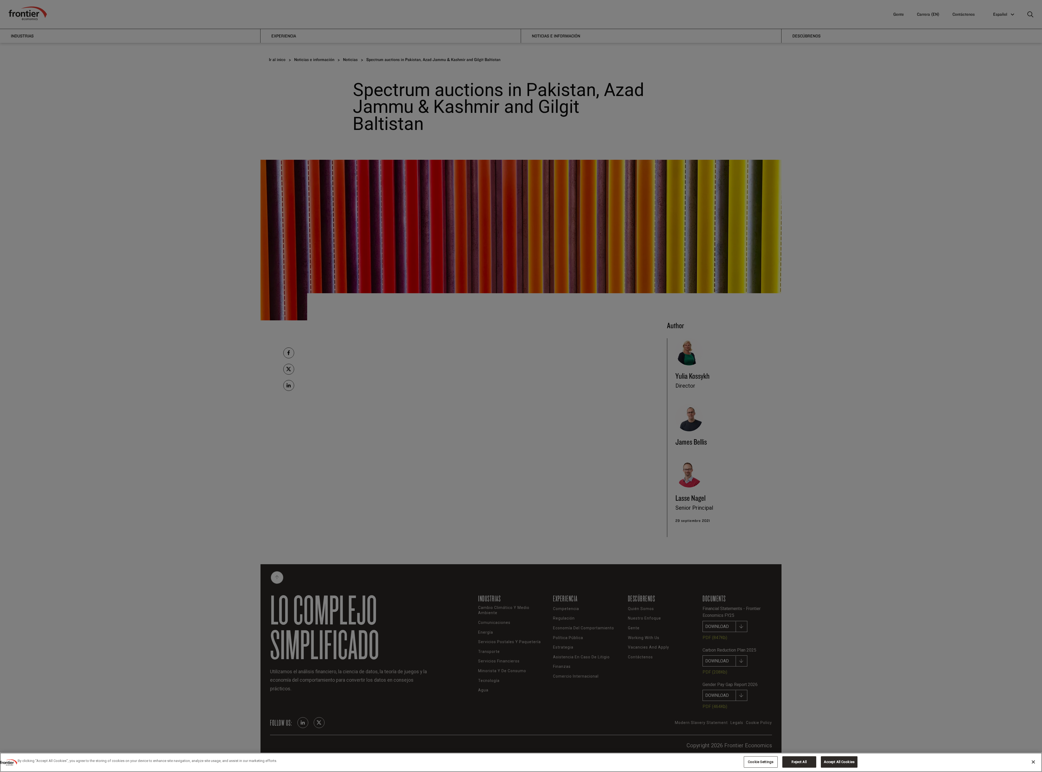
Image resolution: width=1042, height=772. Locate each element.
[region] (521, 762)
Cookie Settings (760, 762)
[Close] (1033, 762)
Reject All (799, 762)
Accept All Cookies (839, 762)
